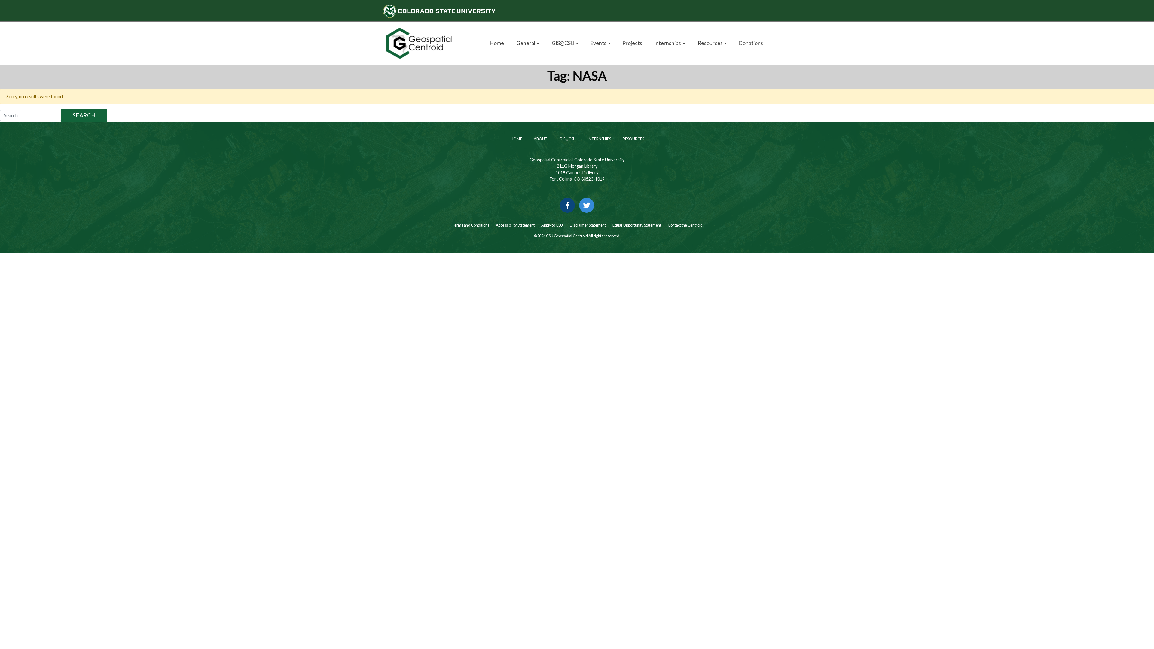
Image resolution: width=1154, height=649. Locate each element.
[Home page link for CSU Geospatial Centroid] (430, 43)
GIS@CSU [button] (562, 43)
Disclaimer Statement (588, 225)
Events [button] (598, 43)
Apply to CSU (552, 225)
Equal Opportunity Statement (636, 225)
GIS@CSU (567, 138)
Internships (599, 138)
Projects (632, 43)
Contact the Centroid (685, 225)
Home (496, 43)
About (540, 138)
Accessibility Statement (515, 225)
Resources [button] (710, 43)
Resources (633, 138)
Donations (750, 43)
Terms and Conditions (470, 225)
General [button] (525, 43)
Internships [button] (667, 43)
